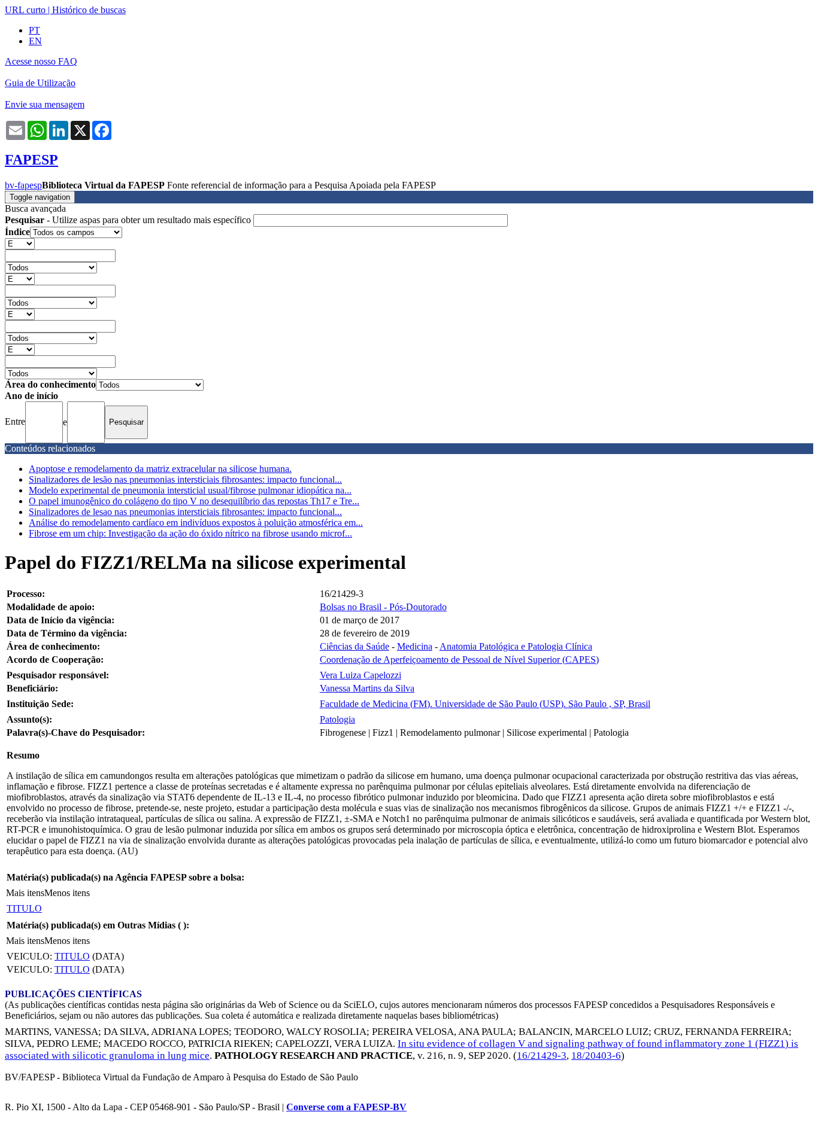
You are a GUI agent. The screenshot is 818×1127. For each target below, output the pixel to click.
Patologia (337, 719)
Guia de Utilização (40, 83)
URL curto (25, 10)
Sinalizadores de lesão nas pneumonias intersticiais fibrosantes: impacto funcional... (185, 479)
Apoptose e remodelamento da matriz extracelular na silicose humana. (160, 469)
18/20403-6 (596, 1055)
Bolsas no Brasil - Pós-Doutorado (383, 607)
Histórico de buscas (89, 10)
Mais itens (25, 893)
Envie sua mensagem (44, 104)
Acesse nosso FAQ (41, 61)
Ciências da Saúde (354, 646)
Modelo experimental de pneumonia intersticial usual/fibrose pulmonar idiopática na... (190, 490)
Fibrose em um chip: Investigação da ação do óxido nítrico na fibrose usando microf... (190, 533)
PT (34, 30)
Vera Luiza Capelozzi (360, 675)
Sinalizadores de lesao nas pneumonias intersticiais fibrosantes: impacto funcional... (185, 512)
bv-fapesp (23, 185)
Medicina (414, 646)
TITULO (24, 908)
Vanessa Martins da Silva (367, 688)
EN (35, 41)
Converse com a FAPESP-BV (346, 1107)
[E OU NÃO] (20, 243)
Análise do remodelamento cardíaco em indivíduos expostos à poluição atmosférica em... (196, 522)
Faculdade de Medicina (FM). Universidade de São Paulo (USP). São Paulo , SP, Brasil (485, 704)
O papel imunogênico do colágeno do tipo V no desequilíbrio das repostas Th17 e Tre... (194, 501)
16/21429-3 (541, 1055)
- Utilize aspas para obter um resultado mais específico (129, 220)
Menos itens (67, 893)
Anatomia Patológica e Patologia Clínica (516, 646)
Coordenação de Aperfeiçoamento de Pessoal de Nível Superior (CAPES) (459, 659)
